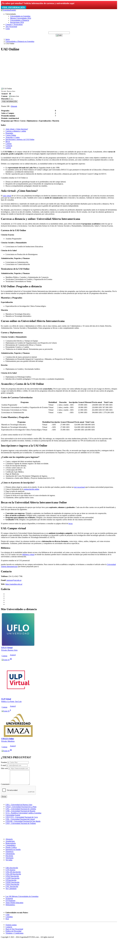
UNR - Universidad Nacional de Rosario (20, 811)
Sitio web (4, 768)
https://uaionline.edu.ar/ (13, 584)
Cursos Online (11, 135)
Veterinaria (9, 858)
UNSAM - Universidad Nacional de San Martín (23, 821)
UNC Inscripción (12, 886)
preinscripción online (31, 489)
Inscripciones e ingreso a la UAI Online (20, 139)
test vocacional (79, 487)
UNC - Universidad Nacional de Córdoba (21, 809)
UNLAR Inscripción (13, 872)
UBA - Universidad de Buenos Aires (19, 805)
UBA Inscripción (12, 868)
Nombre (4, 762)
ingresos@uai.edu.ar (13, 580)
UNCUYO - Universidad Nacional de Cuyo (22, 817)
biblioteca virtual (28, 554)
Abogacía (9, 839)
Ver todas (9, 860)
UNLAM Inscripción (13, 874)
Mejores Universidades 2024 (20, 18)
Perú (7, 919)
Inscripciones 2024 (17, 22)
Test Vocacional (11, 27)
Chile (7, 915)
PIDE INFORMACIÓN (13, 7)
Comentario (5, 784)
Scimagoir (9, 898)
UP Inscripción (11, 880)
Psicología (9, 856)
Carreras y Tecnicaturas (14, 24)
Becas (8, 141)
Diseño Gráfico (11, 847)
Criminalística (11, 845)
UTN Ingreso (10, 870)
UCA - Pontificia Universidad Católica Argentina (23, 813)
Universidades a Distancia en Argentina (20, 41)
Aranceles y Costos (13, 137)
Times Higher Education (14, 903)
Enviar (4, 797)
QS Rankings (10, 901)
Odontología (10, 854)
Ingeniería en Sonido (13, 849)
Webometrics (10, 905)
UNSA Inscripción (12, 884)
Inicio (8, 39)
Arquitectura (10, 841)
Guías (8, 29)
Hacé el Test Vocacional (14, 929)
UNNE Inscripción (12, 882)
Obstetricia (9, 852)
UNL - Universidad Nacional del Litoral (20, 819)
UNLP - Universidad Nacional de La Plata (21, 807)
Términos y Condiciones (14, 933)
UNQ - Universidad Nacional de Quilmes (21, 823)
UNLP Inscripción (12, 876)
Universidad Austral (13, 815)
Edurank (14, 106)
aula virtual (7, 196)
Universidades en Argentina (20, 16)
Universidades (11, 14)
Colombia (9, 917)
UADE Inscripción (12, 878)
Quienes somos (11, 925)
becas (70, 523)
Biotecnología (11, 843)
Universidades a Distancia (19, 20)
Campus (9, 144)
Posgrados (9, 133)
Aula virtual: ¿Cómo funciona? (17, 129)
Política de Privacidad (13, 931)
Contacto (9, 146)
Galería (8, 148)
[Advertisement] (59, 70)
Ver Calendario (11, 889)
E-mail (3, 765)
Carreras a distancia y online (16, 131)
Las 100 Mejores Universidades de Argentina (22, 896)
